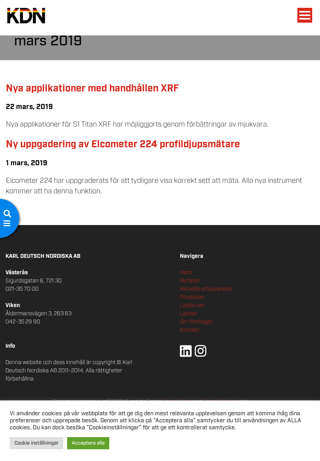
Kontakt (189, 330)
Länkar (188, 313)
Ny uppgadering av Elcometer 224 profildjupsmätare (123, 144)
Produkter (192, 297)
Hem (186, 272)
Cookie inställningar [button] (36, 443)
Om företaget (196, 321)
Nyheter (190, 280)
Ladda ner (192, 305)
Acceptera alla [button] (88, 443)
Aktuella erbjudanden (206, 289)
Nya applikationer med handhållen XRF (92, 88)
